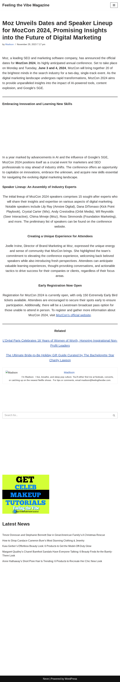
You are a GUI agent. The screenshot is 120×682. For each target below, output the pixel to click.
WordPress (71, 678)
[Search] (114, 415)
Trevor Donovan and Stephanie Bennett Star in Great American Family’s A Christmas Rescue (53, 535)
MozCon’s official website (73, 315)
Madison (9, 44)
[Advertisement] (60, 133)
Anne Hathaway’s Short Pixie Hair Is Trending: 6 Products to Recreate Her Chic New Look (52, 561)
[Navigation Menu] (114, 5)
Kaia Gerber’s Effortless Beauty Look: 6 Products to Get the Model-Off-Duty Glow (46, 546)
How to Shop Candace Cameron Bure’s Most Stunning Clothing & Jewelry (43, 540)
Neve (46, 678)
